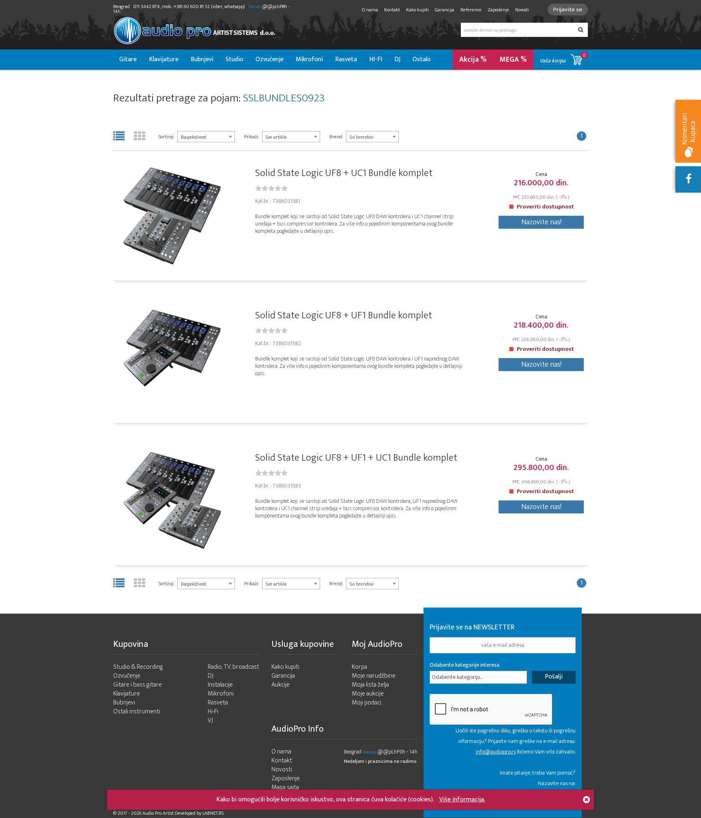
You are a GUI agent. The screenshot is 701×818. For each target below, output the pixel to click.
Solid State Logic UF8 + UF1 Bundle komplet (343, 315)
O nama (370, 10)
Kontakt (392, 10)
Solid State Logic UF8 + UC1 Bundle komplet (343, 173)
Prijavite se (567, 9)
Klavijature (163, 59)
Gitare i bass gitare (137, 684)
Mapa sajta (285, 787)
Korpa (359, 666)
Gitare (128, 59)
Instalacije (220, 684)
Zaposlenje (498, 10)
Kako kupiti (417, 10)
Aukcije (280, 684)
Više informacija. (462, 799)
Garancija (444, 10)
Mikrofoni (309, 59)
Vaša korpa (563, 58)
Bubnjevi (202, 59)
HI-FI (375, 59)
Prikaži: (251, 137)
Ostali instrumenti (136, 711)
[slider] (271, 188)
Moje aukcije (368, 693)
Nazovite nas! (541, 222)
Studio (234, 59)
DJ (397, 59)
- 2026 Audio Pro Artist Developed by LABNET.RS (176, 813)
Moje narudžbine (374, 675)
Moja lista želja (370, 684)
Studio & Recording (138, 666)
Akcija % (473, 60)
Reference (471, 10)
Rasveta (346, 59)
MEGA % (513, 60)
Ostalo (422, 59)
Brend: (336, 137)
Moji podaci (366, 702)
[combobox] (206, 136)
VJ (210, 720)
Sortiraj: (166, 137)
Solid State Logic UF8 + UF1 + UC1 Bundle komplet (356, 458)
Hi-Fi (213, 711)
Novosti (522, 10)
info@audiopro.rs (496, 751)
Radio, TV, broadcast (233, 666)
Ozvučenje (270, 59)
